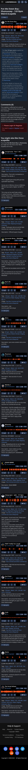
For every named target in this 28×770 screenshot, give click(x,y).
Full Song (17, 169)
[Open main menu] (2, 2)
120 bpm (7, 36)
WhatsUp (8, 424)
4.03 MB (20, 700)
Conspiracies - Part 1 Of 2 (13, 152)
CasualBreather (10, 464)
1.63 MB (20, 478)
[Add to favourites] (11, 30)
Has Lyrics (13, 440)
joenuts (8, 284)
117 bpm (7, 509)
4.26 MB (19, 332)
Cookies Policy (9, 737)
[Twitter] (22, 749)
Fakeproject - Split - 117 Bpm (14, 495)
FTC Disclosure (19, 737)
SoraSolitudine (10, 386)
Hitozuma (9, 356)
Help (3, 729)
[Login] (19, 2)
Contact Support (19, 729)
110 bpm (7, 167)
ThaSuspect (9, 209)
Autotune (4, 223)
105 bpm (7, 368)
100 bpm (7, 626)
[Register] (22, 2)
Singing (12, 169)
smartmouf (9, 578)
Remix (7, 652)
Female (7, 169)
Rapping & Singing (10, 37)
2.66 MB (19, 252)
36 (25, 209)
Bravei (8, 240)
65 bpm (7, 332)
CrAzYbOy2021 (10, 546)
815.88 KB (20, 439)
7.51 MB (20, 509)
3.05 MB (20, 296)
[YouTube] (11, 749)
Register (17, 128)
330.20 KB (20, 558)
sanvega (8, 497)
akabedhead (9, 426)
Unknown (4, 225)
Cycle (6, 612)
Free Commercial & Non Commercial (16, 171)
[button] (25, 2)
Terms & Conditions (8, 735)
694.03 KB (20, 399)
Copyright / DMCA (14, 731)
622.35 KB (20, 368)
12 (25, 426)
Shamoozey (9, 23)
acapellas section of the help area (11, 90)
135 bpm (7, 478)
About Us (9, 729)
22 (25, 240)
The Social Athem (10, 686)
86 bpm (7, 252)
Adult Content (5, 440)
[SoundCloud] (11, 753)
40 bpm (7, 399)
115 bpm (7, 439)
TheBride (8, 320)
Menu (4, 17)
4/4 (16, 36)
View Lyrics (6, 200)
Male (2, 37)
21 (25, 155)
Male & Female (15, 334)
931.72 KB (20, 36)
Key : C (9, 704)
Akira (6, 318)
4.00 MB (20, 167)
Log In (11, 128)
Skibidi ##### (9, 462)
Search (24, 17)
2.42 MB (20, 590)
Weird (12, 36)
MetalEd (8, 688)
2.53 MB (20, 626)
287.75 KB (19, 666)
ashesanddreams (11, 153)
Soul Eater (8, 576)
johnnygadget (10, 654)
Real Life (7, 282)
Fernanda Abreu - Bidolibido (14, 238)
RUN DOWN (8, 208)
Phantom (8, 354)
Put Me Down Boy (11, 21)
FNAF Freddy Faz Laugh (12, 544)
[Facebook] (5, 749)
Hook (17, 37)
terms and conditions (8, 57)
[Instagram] (17, 753)
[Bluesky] (17, 749)
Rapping (22, 440)
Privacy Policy (20, 735)
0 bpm (7, 666)
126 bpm (7, 222)
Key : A (3, 299)
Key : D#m (24, 169)
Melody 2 (8, 385)
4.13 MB (20, 222)
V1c (7, 614)
